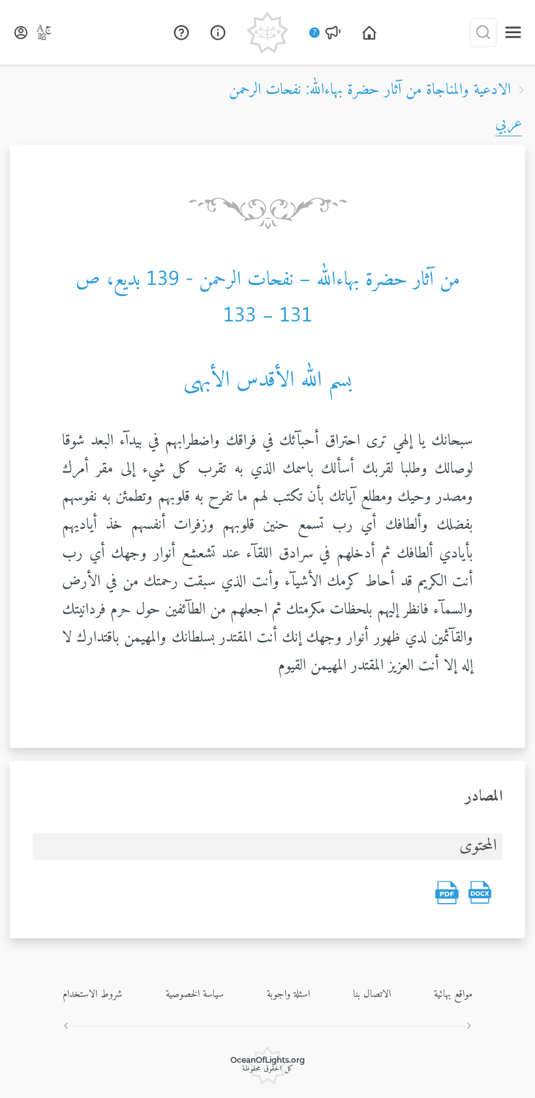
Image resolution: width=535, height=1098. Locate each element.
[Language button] (44, 32)
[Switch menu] (513, 32)
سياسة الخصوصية (195, 994)
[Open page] (369, 32)
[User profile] (20, 32)
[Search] (483, 32)
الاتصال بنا (372, 994)
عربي (508, 123)
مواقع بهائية (453, 994)
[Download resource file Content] (479, 893)
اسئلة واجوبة (288, 994)
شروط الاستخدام (93, 994)
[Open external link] (181, 32)
